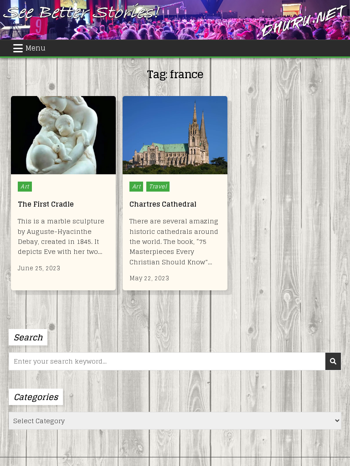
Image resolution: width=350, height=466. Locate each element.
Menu (36, 48)
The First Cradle (46, 204)
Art (25, 186)
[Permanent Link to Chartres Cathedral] (175, 135)
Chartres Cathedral (162, 204)
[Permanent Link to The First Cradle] (63, 135)
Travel (158, 186)
